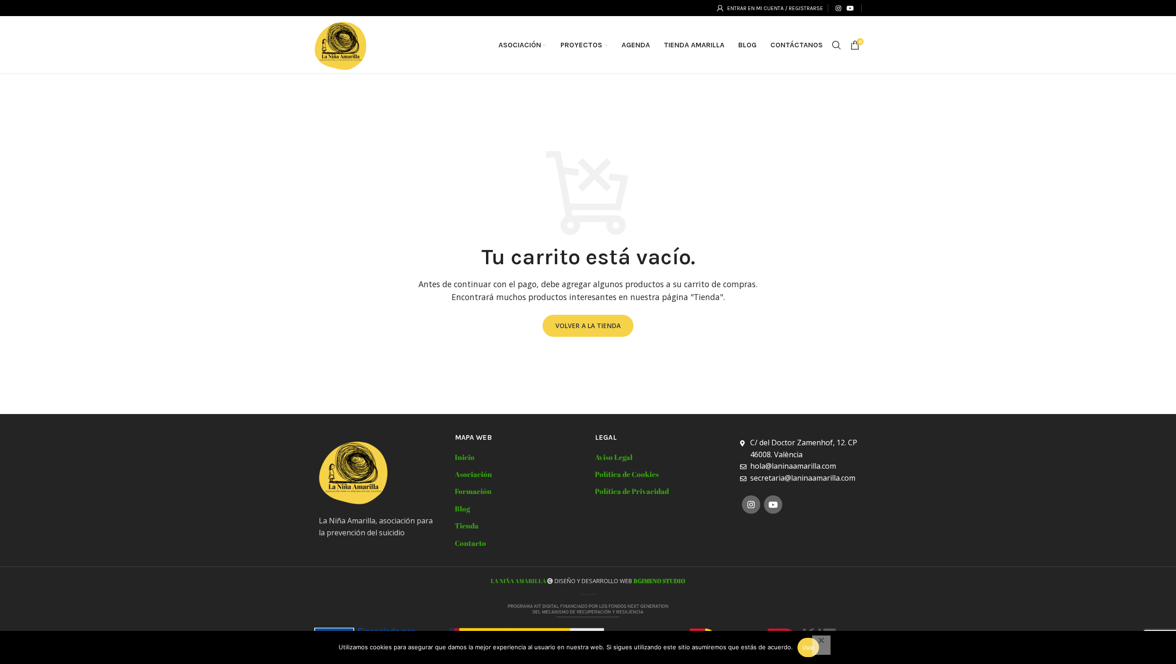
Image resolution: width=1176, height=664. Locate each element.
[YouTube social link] (850, 8)
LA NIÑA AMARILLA (519, 581)
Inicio (465, 457)
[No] (821, 645)
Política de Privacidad (632, 491)
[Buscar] (836, 45)
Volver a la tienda (588, 325)
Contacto (470, 543)
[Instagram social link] (838, 8)
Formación (473, 491)
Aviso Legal (614, 457)
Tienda (467, 526)
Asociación (473, 474)
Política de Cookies (627, 474)
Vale (808, 647)
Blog (462, 509)
